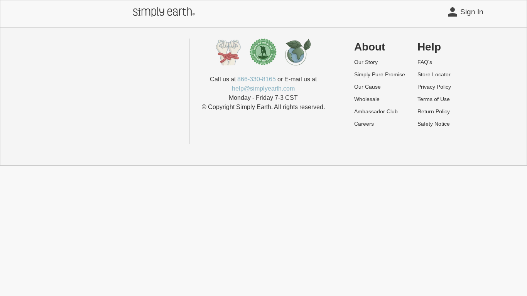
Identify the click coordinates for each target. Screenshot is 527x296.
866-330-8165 (256, 79)
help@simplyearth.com (263, 88)
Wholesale (367, 99)
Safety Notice (433, 124)
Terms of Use (433, 99)
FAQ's (424, 62)
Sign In (471, 12)
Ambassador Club (376, 111)
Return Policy (433, 111)
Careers (364, 124)
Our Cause (367, 87)
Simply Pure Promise (379, 74)
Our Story (366, 62)
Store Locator (434, 74)
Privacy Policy (434, 87)
